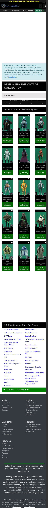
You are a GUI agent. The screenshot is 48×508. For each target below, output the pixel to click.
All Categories (7, 434)
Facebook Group (8, 446)
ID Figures (5, 405)
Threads (5, 453)
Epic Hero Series (32, 410)
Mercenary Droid (31, 348)
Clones (4, 424)
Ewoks (4, 427)
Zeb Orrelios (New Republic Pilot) (31, 383)
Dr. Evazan (7, 373)
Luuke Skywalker (31, 345)
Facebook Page (7, 448)
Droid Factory (30, 412)
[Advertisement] (24, 37)
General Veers (9, 379)
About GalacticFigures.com (32, 493)
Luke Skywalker (7, 429)
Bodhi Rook (8, 351)
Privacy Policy (11, 77)
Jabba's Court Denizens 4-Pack (34, 340)
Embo (6, 376)
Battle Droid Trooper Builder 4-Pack (11, 344)
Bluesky (4, 443)
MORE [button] (29, 103)
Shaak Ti (28, 364)
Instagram (5, 450)
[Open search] (40, 6)
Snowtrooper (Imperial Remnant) (33, 368)
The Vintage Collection (34, 405)
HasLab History (31, 427)
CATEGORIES (15, 10)
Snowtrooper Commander (34, 373)
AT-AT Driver (8, 336)
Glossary (5, 410)
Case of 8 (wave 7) (10, 360)
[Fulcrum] (45, 2)
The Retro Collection (33, 408)
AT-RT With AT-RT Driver (12, 339)
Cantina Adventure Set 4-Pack (12, 356)
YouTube (5, 458)
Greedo (6, 382)
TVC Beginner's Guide (33, 424)
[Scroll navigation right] (43, 10)
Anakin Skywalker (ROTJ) (13, 333)
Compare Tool (7, 408)
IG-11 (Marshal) (30, 333)
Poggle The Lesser (32, 360)
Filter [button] (7, 103)
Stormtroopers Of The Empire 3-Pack (33, 377)
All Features (30, 431)
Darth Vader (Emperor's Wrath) (12, 365)
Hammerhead (8, 386)
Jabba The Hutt (30, 336)
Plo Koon (28, 357)
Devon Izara (8, 369)
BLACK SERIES (28, 10)
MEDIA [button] (18, 103)
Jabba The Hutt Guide (33, 429)
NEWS (5, 10)
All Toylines (29, 415)
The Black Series (32, 403)
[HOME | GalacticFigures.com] (10, 6)
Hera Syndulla (30, 329)
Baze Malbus (8, 348)
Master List (6, 403)
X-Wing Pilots (6, 431)
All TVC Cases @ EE (11, 329)
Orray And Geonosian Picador (33, 353)
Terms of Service (29, 507)
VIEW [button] (40, 103)
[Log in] (45, 6)
